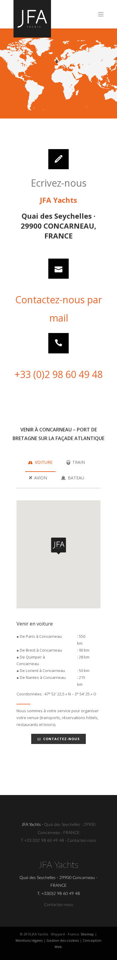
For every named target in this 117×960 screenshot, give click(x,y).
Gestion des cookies (62, 940)
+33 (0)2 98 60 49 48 (58, 374)
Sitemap (87, 934)
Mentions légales (29, 940)
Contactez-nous (61, 738)
